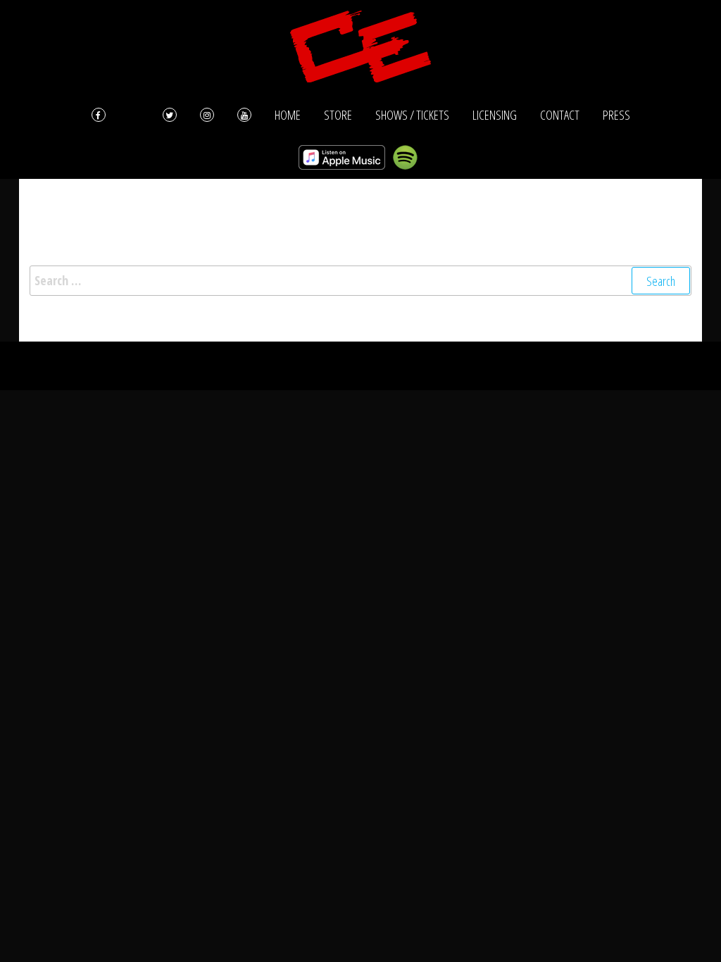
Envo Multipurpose (449, 365)
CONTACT (559, 114)
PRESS (616, 114)
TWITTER (169, 115)
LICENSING (494, 114)
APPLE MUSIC (342, 157)
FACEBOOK (115, 115)
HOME (288, 114)
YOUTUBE (244, 115)
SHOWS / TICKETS (412, 114)
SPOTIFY (404, 157)
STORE (338, 114)
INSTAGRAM (207, 115)
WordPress (344, 365)
